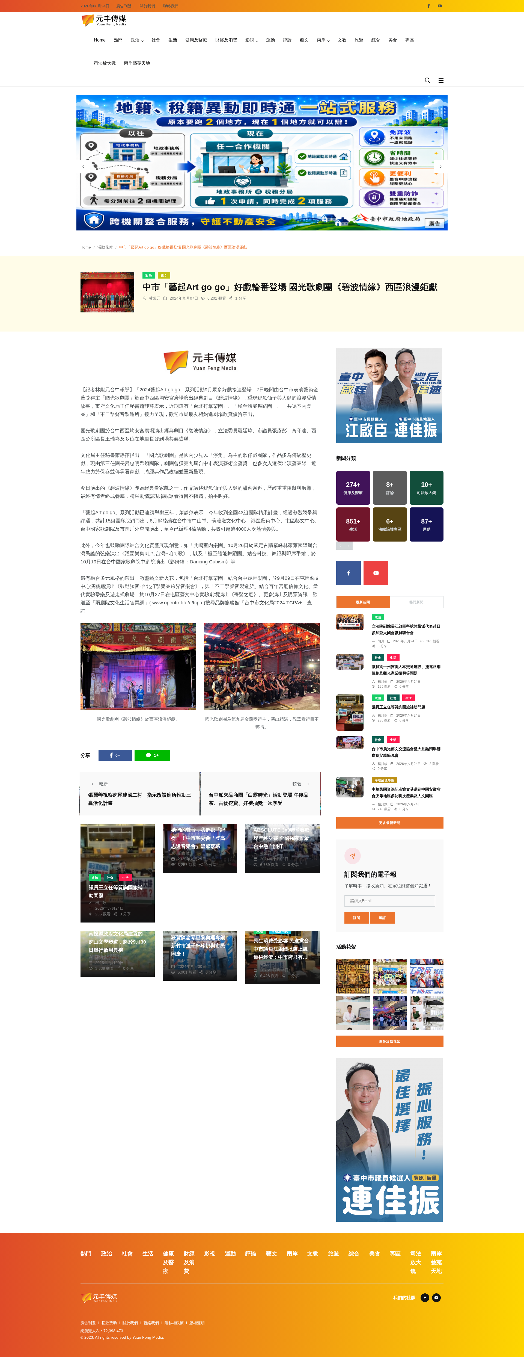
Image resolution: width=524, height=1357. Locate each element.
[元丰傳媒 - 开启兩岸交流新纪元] (104, 19)
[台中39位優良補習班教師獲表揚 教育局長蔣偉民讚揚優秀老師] (390, 1013)
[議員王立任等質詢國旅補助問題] (350, 712)
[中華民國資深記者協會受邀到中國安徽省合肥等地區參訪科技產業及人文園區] (350, 787)
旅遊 (359, 40)
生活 (172, 40)
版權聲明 (197, 1323)
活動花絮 (105, 247)
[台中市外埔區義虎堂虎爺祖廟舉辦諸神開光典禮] (353, 976)
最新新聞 (363, 602)
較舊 (297, 784)
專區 (409, 40)
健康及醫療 (196, 40)
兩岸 (321, 40)
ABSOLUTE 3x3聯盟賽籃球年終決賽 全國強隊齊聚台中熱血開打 (282, 838)
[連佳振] (389, 395)
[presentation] (83, 166)
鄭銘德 (183, 961)
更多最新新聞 (389, 823)
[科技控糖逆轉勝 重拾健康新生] (353, 1013)
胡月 (381, 641)
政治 (135, 40)
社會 (155, 40)
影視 (249, 40)
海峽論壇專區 (384, 780)
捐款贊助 (109, 1323)
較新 (103, 784)
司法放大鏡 (105, 63)
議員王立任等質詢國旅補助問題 (398, 707)
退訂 (382, 918)
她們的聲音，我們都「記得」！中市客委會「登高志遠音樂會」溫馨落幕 (198, 838)
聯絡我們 (170, 6)
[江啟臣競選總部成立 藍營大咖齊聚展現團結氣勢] (426, 976)
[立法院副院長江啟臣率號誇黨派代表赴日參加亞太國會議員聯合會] (350, 622)
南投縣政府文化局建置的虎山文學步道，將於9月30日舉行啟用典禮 (117, 942)
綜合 (375, 40)
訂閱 (356, 918)
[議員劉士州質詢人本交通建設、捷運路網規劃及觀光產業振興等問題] (350, 662)
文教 (342, 40)
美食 (392, 40)
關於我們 (147, 6)
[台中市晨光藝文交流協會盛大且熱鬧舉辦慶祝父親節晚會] (350, 742)
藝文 (304, 40)
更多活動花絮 (389, 1041)
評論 (287, 40)
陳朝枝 (101, 957)
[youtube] (440, 6)
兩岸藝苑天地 (137, 63)
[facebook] (429, 6)
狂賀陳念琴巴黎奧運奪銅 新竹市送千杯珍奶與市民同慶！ (198, 946)
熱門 (118, 40)
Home (100, 40)
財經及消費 (226, 40)
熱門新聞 (416, 602)
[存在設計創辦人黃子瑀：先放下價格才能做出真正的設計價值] (426, 1013)
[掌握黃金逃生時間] (200, 362)
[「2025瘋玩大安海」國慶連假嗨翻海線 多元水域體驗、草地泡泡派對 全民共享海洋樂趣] (390, 976)
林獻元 (154, 298)
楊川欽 (101, 902)
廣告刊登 (124, 6)
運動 (270, 40)
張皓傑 (183, 853)
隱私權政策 (174, 1323)
